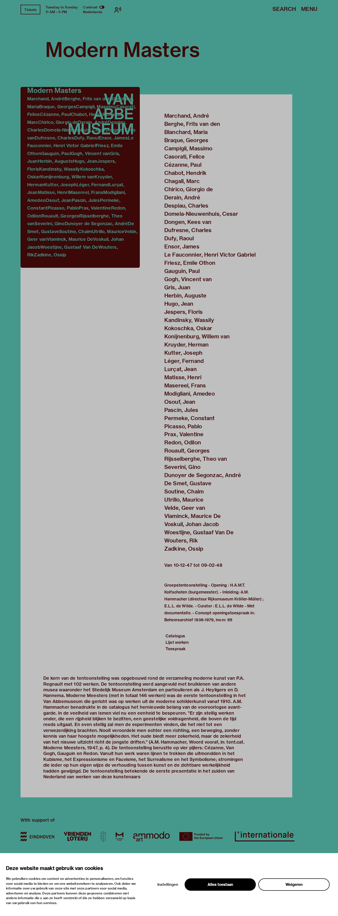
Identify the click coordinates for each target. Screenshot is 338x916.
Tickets (30, 9)
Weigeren (294, 884)
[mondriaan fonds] (119, 836)
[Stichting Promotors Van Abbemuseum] (103, 836)
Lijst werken (177, 642)
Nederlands (92, 12)
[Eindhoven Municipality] (37, 836)
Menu (309, 9)
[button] (80, 177)
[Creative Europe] (202, 836)
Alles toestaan (220, 884)
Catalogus (175, 636)
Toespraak (176, 648)
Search (284, 9)
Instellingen (167, 884)
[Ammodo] (151, 836)
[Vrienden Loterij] (77, 836)
